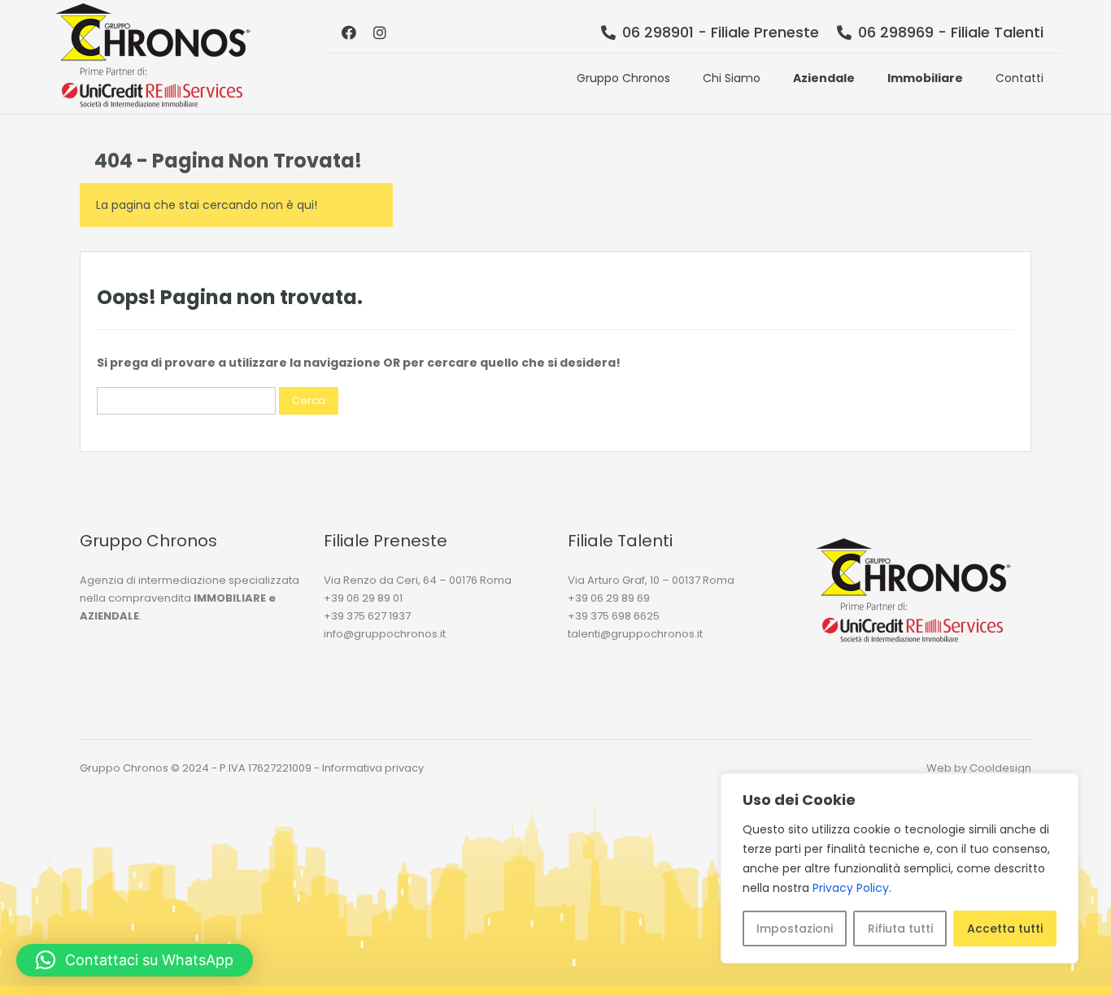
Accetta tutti (1005, 928)
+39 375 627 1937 (367, 616)
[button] (134, 960)
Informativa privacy (373, 768)
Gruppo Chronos (623, 78)
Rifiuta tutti (900, 928)
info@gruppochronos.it (385, 634)
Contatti (1019, 78)
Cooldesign (1000, 768)
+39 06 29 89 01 (363, 598)
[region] (899, 868)
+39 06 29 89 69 (609, 598)
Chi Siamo (731, 78)
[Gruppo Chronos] (153, 57)
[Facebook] (349, 32)
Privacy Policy (851, 888)
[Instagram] (380, 32)
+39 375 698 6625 (614, 616)
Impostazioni (794, 928)
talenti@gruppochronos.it (635, 634)
